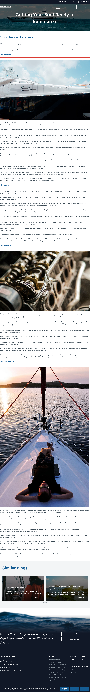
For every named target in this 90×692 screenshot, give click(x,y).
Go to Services (75, 633)
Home (25, 27)
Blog (83, 656)
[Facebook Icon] (3, 661)
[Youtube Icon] (1, 661)
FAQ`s (83, 659)
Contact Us (74, 639)
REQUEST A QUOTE (83, 7)
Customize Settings (64, 689)
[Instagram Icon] (9, 661)
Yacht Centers (75, 666)
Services (51, 656)
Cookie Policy (50, 689)
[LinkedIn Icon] (11, 661)
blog (32, 27)
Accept (84, 689)
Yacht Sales (86, 666)
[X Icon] (6, 661)
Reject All (74, 689)
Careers (72, 659)
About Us (73, 656)
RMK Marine (85, 663)
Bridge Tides (74, 663)
